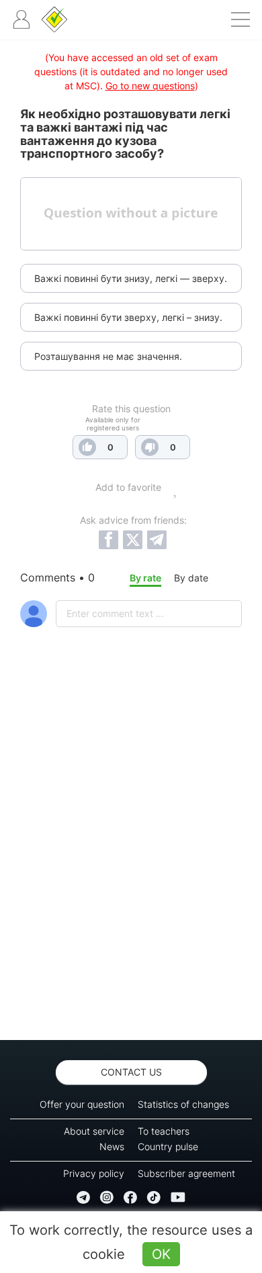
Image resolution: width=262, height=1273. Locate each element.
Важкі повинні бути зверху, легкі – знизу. (128, 317)
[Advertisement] (131, 869)
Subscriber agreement (186, 1173)
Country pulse (168, 1146)
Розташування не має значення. (108, 356)
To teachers (163, 1131)
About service (94, 1131)
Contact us (131, 1072)
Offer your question (82, 1104)
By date (191, 577)
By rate (145, 577)
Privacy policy (93, 1173)
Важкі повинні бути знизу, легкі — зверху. (130, 278)
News (111, 1146)
